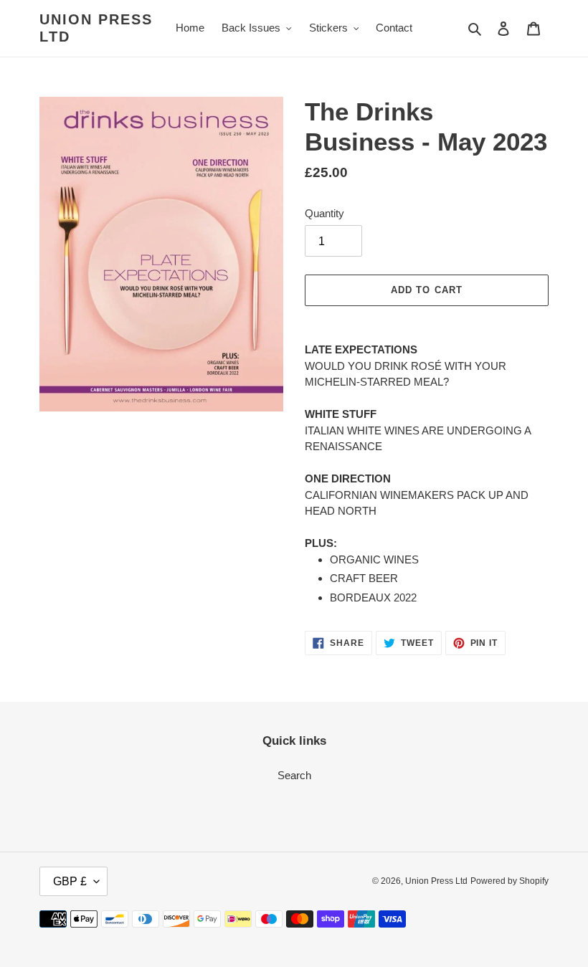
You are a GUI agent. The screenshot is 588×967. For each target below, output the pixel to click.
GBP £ (70, 881)
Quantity (324, 213)
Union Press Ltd (96, 27)
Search (294, 775)
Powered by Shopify (509, 881)
